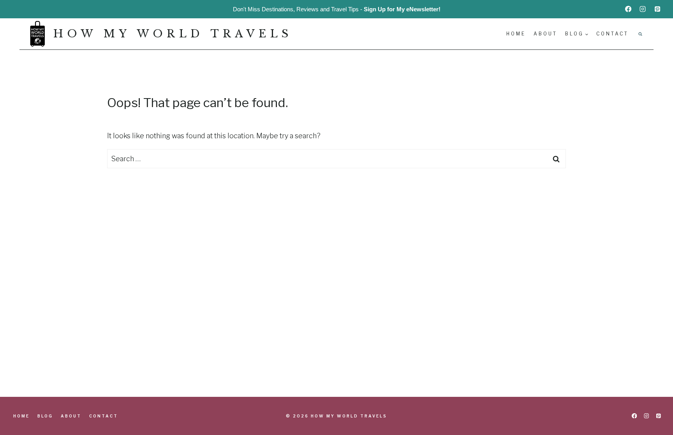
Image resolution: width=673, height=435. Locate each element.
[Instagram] (642, 9)
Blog (45, 416)
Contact (612, 34)
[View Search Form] (640, 34)
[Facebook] (628, 9)
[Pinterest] (657, 9)
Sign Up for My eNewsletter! (402, 9)
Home (516, 34)
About (545, 34)
